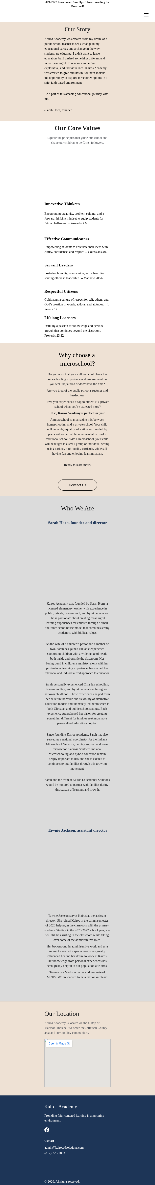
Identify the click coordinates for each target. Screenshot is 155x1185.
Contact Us (77, 485)
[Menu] (146, 15)
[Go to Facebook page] (46, 1129)
